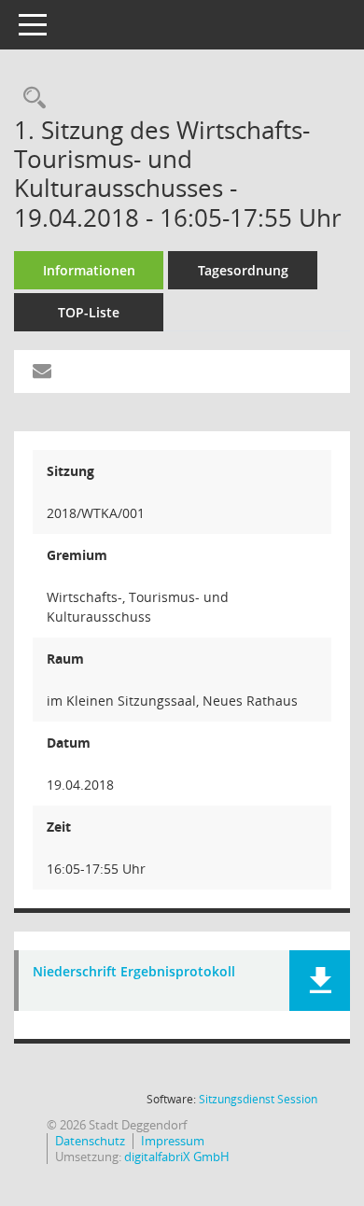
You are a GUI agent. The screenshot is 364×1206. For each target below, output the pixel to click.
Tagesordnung (243, 270)
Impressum (172, 1140)
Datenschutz (90, 1140)
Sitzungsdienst (258, 1099)
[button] (319, 980)
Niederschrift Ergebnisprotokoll (134, 972)
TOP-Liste (88, 312)
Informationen (89, 270)
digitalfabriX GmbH (177, 1156)
